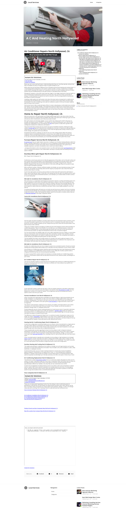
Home (91, 2)
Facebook (41, 473)
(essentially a (37, 316)
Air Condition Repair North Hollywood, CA (89, 63)
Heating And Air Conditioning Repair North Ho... (91, 66)
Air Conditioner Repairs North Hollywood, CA (88, 52)
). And (50, 123)
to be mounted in (53, 301)
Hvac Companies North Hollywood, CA (88, 72)
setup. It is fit (27, 338)
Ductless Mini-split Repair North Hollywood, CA (90, 58)
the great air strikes (41, 360)
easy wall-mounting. (38, 334)
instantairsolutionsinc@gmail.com (36, 380)
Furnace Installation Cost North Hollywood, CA (90, 64)
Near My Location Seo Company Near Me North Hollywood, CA (39, 411)
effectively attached (30, 193)
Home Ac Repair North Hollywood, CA (87, 55)
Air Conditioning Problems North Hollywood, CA (36, 396)
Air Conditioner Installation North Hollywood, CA (36, 395)
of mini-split (32, 128)
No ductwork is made (64, 290)
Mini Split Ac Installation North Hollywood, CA (90, 59)
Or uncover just (28, 142)
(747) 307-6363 (28, 81)
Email (72, 473)
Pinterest (61, 473)
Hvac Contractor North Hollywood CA (36, 33)
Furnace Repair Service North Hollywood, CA (89, 56)
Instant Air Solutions (30, 82)
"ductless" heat (58, 310)
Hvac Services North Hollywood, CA (32, 399)
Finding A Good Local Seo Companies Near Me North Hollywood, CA (41, 408)
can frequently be (68, 148)
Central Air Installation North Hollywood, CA (90, 60)
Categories (98, 2)
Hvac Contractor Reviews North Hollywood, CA (35, 390)
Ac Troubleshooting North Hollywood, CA (34, 398)
